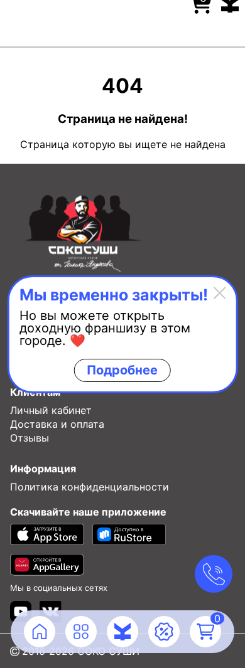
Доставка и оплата (57, 424)
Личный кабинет (51, 410)
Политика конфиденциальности (89, 486)
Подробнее (122, 370)
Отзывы (29, 438)
